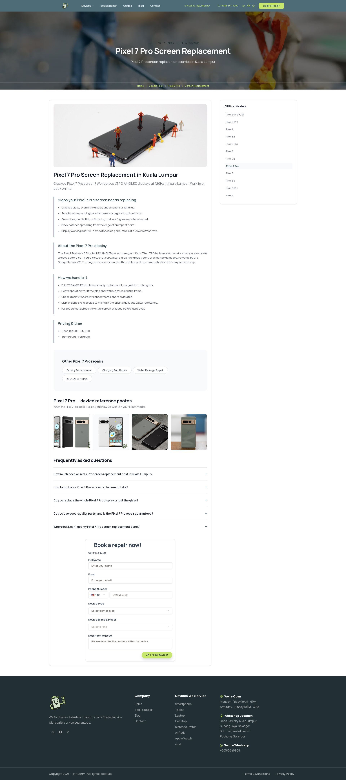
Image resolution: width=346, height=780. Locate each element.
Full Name (94, 560)
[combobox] (98, 595)
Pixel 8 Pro (232, 144)
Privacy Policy (285, 774)
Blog (141, 5)
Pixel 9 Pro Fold (235, 114)
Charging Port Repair (114, 370)
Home (140, 85)
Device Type (96, 603)
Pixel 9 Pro (232, 122)
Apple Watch (183, 738)
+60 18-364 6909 (229, 5)
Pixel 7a (230, 158)
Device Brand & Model (102, 619)
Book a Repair (109, 5)
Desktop (181, 721)
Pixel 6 (230, 195)
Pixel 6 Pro (232, 188)
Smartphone (183, 704)
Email (91, 574)
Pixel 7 (229, 173)
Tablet (179, 710)
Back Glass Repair (77, 378)
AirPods (180, 733)
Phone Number (97, 589)
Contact (155, 5)
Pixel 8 (229, 151)
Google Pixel (156, 85)
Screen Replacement (197, 85)
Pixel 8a (230, 136)
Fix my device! (159, 655)
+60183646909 (230, 750)
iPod (178, 744)
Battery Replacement (79, 370)
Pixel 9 (230, 129)
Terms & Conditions (256, 774)
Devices (86, 5)
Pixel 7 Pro (174, 85)
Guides (127, 5)
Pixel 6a (230, 180)
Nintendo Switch (185, 727)
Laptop (180, 715)
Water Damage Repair (150, 370)
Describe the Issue (100, 635)
